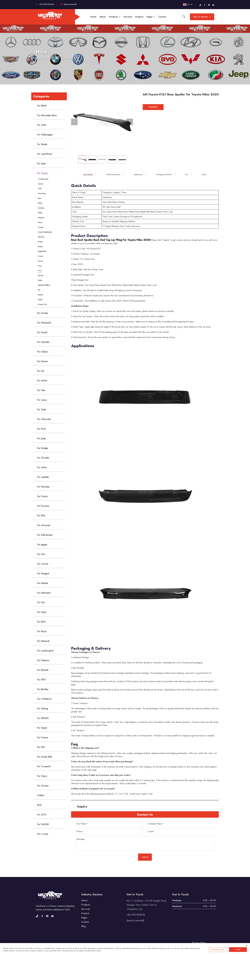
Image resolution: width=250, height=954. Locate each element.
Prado (40, 241)
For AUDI (41, 125)
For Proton (42, 496)
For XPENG (43, 718)
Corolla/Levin (43, 179)
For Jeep (41, 438)
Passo (40, 280)
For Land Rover (44, 154)
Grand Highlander (45, 232)
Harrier (40, 275)
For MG (41, 747)
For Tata (41, 390)
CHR (40, 188)
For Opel (41, 612)
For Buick (41, 631)
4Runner (41, 237)
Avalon (40, 246)
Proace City (42, 304)
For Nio (41, 602)
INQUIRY (153, 107)
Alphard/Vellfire (44, 285)
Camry (40, 183)
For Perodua (43, 486)
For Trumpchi (44, 766)
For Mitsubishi (44, 322)
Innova (40, 261)
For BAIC (41, 621)
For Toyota (61, 58)
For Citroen (43, 785)
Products (113, 16)
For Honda (42, 313)
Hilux (71, 58)
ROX (39, 805)
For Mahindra (44, 592)
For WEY (41, 679)
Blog (83, 926)
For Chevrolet (44, 419)
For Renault (42, 670)
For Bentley (42, 689)
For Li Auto (42, 834)
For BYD (41, 515)
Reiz (39, 198)
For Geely (42, 727)
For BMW (42, 105)
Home (93, 16)
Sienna (40, 294)
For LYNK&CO (44, 698)
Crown (40, 256)
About (103, 16)
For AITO (41, 814)
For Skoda (42, 144)
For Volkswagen (45, 134)
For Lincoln (42, 563)
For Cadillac (43, 477)
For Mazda (42, 583)
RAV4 (40, 203)
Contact (162, 16)
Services (128, 16)
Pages (150, 16)
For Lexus (42, 399)
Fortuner (41, 208)
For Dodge (42, 448)
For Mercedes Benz (47, 115)
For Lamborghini (45, 650)
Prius (40, 265)
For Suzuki (42, 332)
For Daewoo (43, 660)
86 (39, 290)
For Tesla (41, 409)
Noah (40, 212)
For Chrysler (43, 457)
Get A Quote (201, 16)
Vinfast (40, 795)
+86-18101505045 (46, 4)
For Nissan (42, 361)
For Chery (42, 776)
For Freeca (42, 737)
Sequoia (41, 217)
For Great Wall (44, 756)
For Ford (41, 428)
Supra (40, 299)
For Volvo (42, 467)
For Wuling (42, 708)
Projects (139, 16)
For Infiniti (42, 380)
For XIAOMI (43, 824)
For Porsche (43, 506)
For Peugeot (43, 573)
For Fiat (41, 554)
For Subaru (42, 351)
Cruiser (40, 227)
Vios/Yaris (42, 193)
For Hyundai (43, 342)
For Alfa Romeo (45, 535)
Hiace (40, 222)
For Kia (40, 371)
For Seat (41, 163)
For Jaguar (42, 544)
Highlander (42, 251)
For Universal (43, 525)
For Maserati (43, 641)
